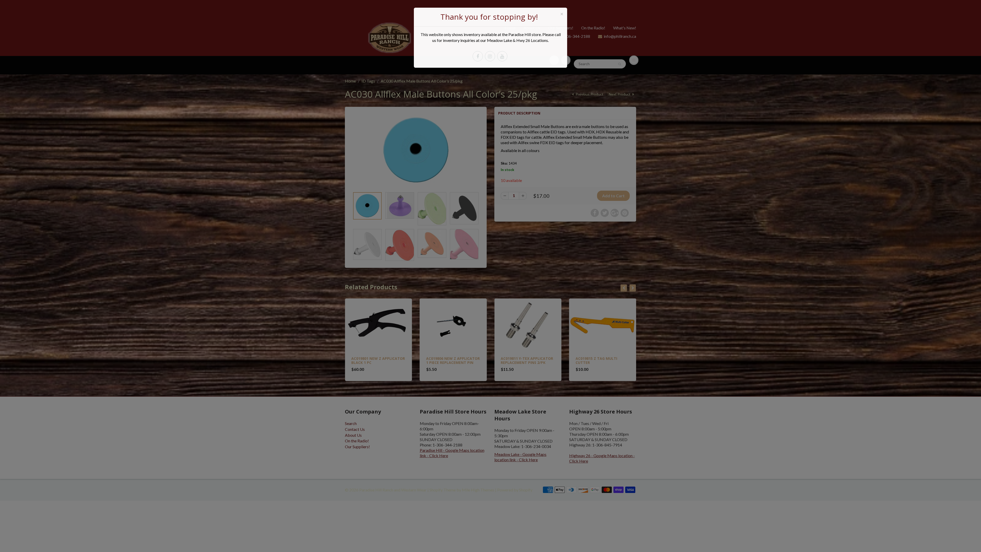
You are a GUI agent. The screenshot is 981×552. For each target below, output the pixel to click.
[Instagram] (490, 56)
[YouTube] (502, 56)
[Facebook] (478, 56)
